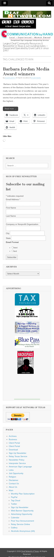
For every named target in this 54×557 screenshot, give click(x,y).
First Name (11, 208)
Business (13, 439)
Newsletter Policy (16, 460)
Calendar (15, 517)
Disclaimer (13, 480)
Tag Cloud (15, 500)
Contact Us (14, 483)
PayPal (14, 497)
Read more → (10, 109)
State (8, 238)
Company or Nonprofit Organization (22, 224)
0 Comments (36, 78)
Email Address (13, 199)
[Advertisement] (27, 388)
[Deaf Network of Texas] (27, 12)
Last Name (11, 216)
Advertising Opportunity (21, 514)
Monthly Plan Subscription (23, 494)
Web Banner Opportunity (22, 510)
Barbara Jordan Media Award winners (26, 71)
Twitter (14, 504)
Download (13, 449)
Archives (13, 436)
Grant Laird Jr (10, 78)
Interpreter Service (17, 463)
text (15, 251)
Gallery (14, 527)
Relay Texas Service (18, 456)
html (15, 247)
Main (11, 490)
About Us (13, 487)
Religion (12, 477)
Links (11, 470)
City (8, 233)
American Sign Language (20, 466)
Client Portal (14, 443)
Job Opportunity (16, 473)
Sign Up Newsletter (19, 507)
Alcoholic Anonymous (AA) (23, 531)
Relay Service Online (20, 524)
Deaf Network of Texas (30, 551)
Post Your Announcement (22, 521)
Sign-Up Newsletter (17, 453)
